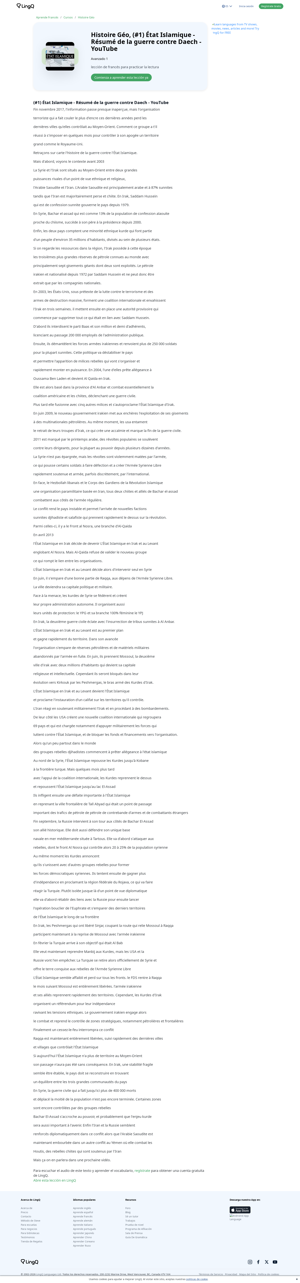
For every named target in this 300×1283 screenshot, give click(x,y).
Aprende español (83, 1212)
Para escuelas (29, 1224)
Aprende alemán (83, 1220)
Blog (128, 1212)
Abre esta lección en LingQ (54, 1180)
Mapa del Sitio (247, 1274)
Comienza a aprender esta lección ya (121, 77)
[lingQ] (25, 6)
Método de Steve (30, 1220)
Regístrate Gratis (271, 6)
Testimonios (28, 1237)
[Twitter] (266, 1262)
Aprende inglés (82, 1208)
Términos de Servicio (211, 1274)
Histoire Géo (86, 17)
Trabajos (130, 1220)
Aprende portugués (84, 1229)
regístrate (142, 1170)
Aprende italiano (83, 1224)
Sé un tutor (131, 1216)
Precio (24, 1212)
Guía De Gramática (136, 1237)
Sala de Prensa (134, 1233)
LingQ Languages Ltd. (49, 1274)
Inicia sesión (246, 6)
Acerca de (26, 1208)
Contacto (26, 1216)
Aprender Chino (82, 1237)
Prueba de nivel (134, 1224)
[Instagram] (250, 1262)
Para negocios (29, 1229)
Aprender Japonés (83, 1233)
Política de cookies (268, 1274)
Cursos (68, 17)
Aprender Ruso (82, 1245)
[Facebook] (258, 1262)
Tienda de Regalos (31, 1241)
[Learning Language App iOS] (240, 1209)
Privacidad (231, 1274)
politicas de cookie (197, 1279)
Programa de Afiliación (138, 1229)
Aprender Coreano (84, 1241)
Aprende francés (83, 1216)
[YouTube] (275, 1262)
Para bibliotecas (30, 1233)
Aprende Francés (47, 17)
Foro (127, 1208)
